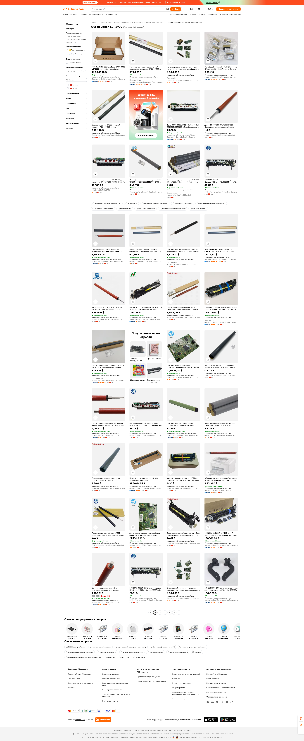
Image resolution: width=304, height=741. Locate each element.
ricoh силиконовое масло (179, 652)
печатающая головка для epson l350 (80, 652)
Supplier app (157, 720)
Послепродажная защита (112, 690)
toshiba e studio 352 (156, 652)
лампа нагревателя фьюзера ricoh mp (212, 203)
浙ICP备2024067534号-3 (212, 737)
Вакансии (71, 688)
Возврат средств (178, 688)
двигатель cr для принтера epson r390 (108, 203)
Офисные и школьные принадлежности (115, 22)
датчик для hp (132, 203)
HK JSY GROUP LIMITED (101, 190)
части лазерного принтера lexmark (194, 647)
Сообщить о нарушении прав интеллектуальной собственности (185, 693)
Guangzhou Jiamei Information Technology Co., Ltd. (146, 82)
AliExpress (118, 730)
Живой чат (176, 679)
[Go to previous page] (150, 612)
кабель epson (140, 657)
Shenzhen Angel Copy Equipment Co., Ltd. (219, 77)
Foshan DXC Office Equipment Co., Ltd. (181, 264)
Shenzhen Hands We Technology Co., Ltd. (219, 135)
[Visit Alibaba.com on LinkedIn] (212, 702)
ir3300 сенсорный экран (76, 647)
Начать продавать (213, 679)
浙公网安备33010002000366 (191, 737)
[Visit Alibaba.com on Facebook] (207, 702)
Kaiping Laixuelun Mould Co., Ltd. (179, 195)
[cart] (199, 9)
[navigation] (76, 318)
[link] (301, 718)
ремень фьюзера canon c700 (133, 652)
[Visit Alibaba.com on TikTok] (231, 702)
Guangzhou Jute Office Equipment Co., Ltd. (183, 80)
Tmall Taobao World (140, 730)
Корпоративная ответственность (80, 683)
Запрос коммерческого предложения (151, 681)
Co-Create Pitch (74, 679)
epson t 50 (111, 657)
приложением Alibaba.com (190, 720)
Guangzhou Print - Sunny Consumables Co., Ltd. (146, 261)
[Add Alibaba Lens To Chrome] (103, 719)
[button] (167, 9)
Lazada (152, 730)
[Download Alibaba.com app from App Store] (211, 719)
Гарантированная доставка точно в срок (115, 684)
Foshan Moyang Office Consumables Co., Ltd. (108, 319)
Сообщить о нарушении (181, 699)
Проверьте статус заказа (216, 683)
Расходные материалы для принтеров (148, 22)
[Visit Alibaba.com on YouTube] (226, 702)
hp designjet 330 (125, 209)
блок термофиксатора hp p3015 (164, 647)
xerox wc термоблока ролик (101, 647)
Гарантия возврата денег (111, 679)
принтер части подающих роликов (173, 209)
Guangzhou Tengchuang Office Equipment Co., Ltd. (108, 261)
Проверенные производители (148, 677)
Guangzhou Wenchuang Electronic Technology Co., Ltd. (108, 135)
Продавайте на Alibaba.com (216, 674)
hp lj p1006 (125, 657)
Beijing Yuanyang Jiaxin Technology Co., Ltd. (220, 192)
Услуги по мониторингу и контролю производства (116, 695)
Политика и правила (110, 701)
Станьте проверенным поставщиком (220, 688)
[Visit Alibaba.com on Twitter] (217, 702)
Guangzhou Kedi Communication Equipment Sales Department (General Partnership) (108, 79)
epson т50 (198, 652)
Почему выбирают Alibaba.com (79, 674)
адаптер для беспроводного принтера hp (132, 647)
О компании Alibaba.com (78, 669)
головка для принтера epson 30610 (156, 203)
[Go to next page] (179, 612)
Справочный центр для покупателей (186, 674)
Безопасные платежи (110, 674)
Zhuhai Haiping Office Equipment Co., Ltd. (144, 319)
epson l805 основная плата (104, 209)
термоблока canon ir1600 (183, 203)
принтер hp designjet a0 (108, 652)
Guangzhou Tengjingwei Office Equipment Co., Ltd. (146, 192)
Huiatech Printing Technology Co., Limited (220, 259)
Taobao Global (162, 730)
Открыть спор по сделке (181, 683)
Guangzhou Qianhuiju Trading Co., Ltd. (181, 137)
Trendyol (177, 730)
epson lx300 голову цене (146, 209)
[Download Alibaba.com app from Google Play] (228, 719)
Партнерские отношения (216, 692)
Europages (186, 730)
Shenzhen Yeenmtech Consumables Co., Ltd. (183, 317)
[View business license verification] (173, 737)
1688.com (127, 730)
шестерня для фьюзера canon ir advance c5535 (84, 657)
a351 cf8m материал (199, 209)
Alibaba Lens (80, 720)
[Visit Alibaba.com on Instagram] (222, 702)
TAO (170, 730)
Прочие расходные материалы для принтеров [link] (184, 22)
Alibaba (93, 22)
